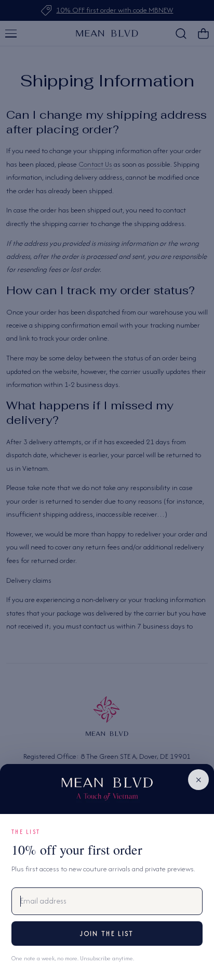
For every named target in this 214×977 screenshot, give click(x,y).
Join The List (106, 933)
